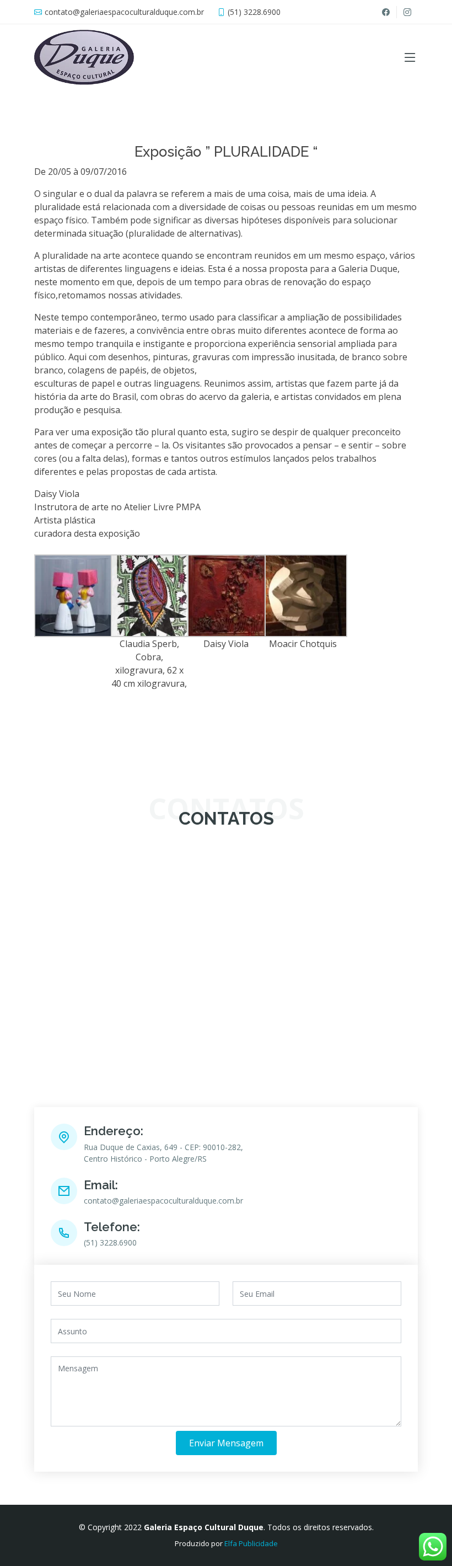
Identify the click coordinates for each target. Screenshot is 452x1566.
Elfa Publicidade (251, 1543)
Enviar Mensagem (226, 1443)
